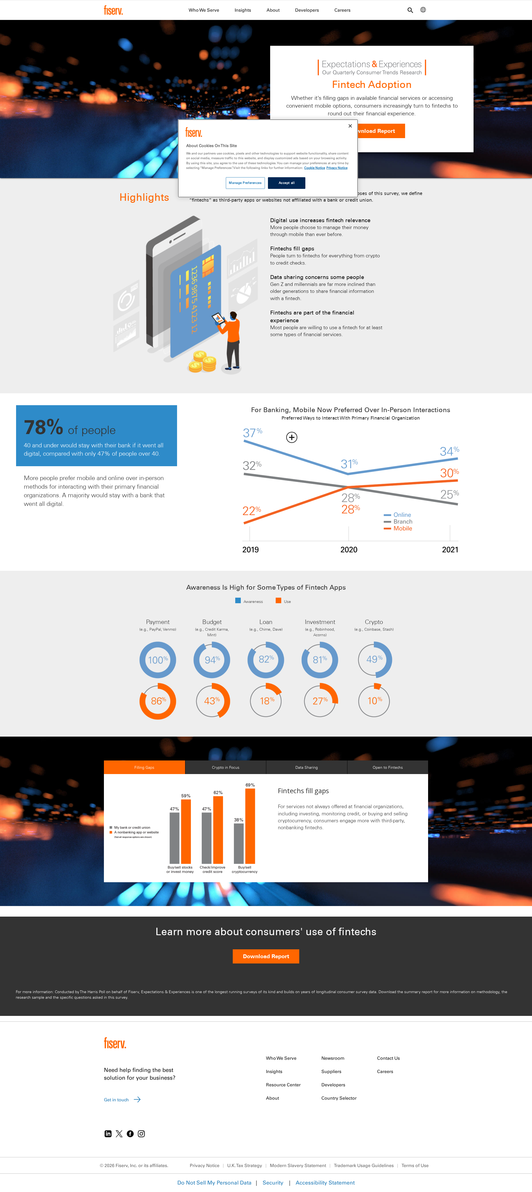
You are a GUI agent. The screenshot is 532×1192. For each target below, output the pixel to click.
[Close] (350, 126)
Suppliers (331, 1071)
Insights (243, 10)
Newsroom (332, 1058)
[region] (268, 158)
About (273, 10)
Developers (307, 10)
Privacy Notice (204, 1165)
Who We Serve (204, 10)
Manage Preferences (245, 183)
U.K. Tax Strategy (244, 1165)
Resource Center (283, 1084)
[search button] (410, 10)
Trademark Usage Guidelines (364, 1165)
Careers (342, 10)
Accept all (287, 183)
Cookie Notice (314, 168)
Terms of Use (415, 1165)
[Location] (423, 11)
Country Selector (339, 1098)
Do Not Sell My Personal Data (214, 1182)
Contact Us (388, 1058)
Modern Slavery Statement (298, 1165)
